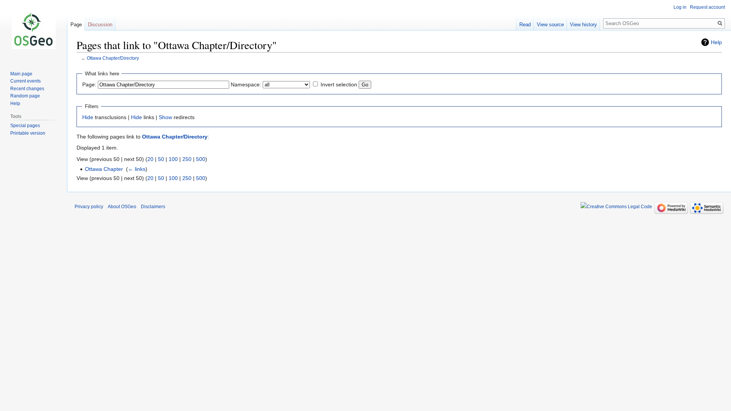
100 (173, 159)
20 (150, 159)
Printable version (27, 133)
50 (161, 159)
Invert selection (339, 84)
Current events (25, 81)
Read (525, 24)
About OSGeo (122, 206)
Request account (707, 7)
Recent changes (27, 88)
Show (165, 117)
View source (550, 24)
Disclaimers (153, 206)
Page (76, 24)
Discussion (100, 24)
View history (583, 24)
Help (716, 42)
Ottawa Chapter (104, 169)
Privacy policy (89, 206)
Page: (89, 84)
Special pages (25, 125)
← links (136, 169)
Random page (25, 96)
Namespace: (246, 84)
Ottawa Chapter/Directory (113, 58)
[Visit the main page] (33, 30)
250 (187, 159)
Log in (680, 7)
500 (200, 159)
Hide (87, 117)
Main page (21, 73)
